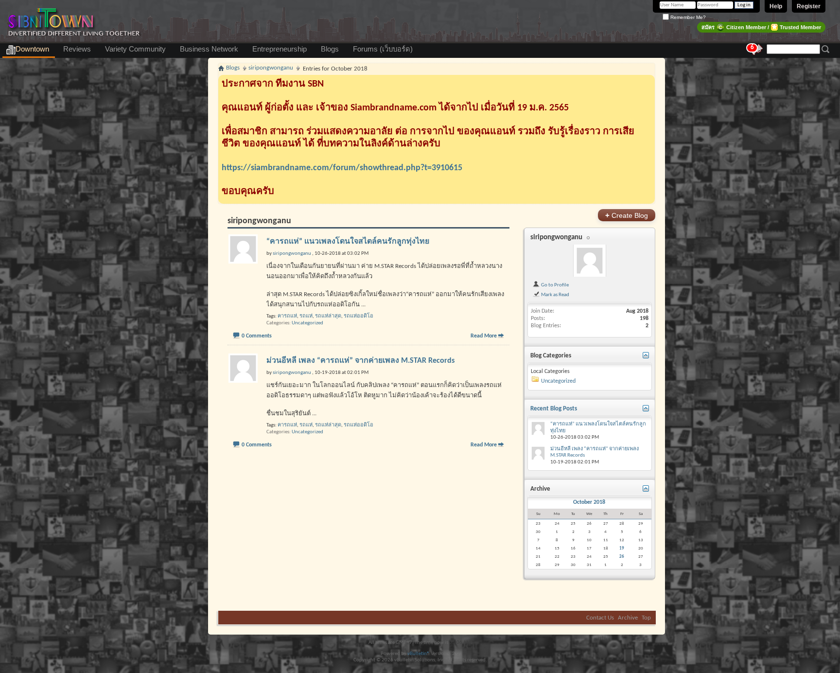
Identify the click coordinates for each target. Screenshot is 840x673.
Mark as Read (554, 295)
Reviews (77, 49)
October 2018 (589, 502)
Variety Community (135, 49)
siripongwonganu (556, 237)
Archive (628, 618)
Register (809, 6)
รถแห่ (306, 316)
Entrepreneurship (279, 49)
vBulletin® (418, 653)
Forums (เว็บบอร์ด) (383, 49)
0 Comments (257, 336)
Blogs (330, 49)
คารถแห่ (287, 316)
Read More (484, 336)
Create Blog (626, 215)
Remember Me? (687, 17)
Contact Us (600, 618)
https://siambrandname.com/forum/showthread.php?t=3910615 (342, 168)
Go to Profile (554, 285)
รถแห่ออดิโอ (358, 316)
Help (776, 6)
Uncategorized (307, 323)
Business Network (209, 49)
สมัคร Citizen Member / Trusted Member (761, 27)
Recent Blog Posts (553, 409)
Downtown (32, 49)
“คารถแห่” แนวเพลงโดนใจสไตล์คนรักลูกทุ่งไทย (347, 242)
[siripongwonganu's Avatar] (589, 261)
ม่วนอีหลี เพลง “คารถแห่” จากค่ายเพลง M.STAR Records (360, 361)
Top (646, 618)
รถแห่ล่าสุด (328, 316)
